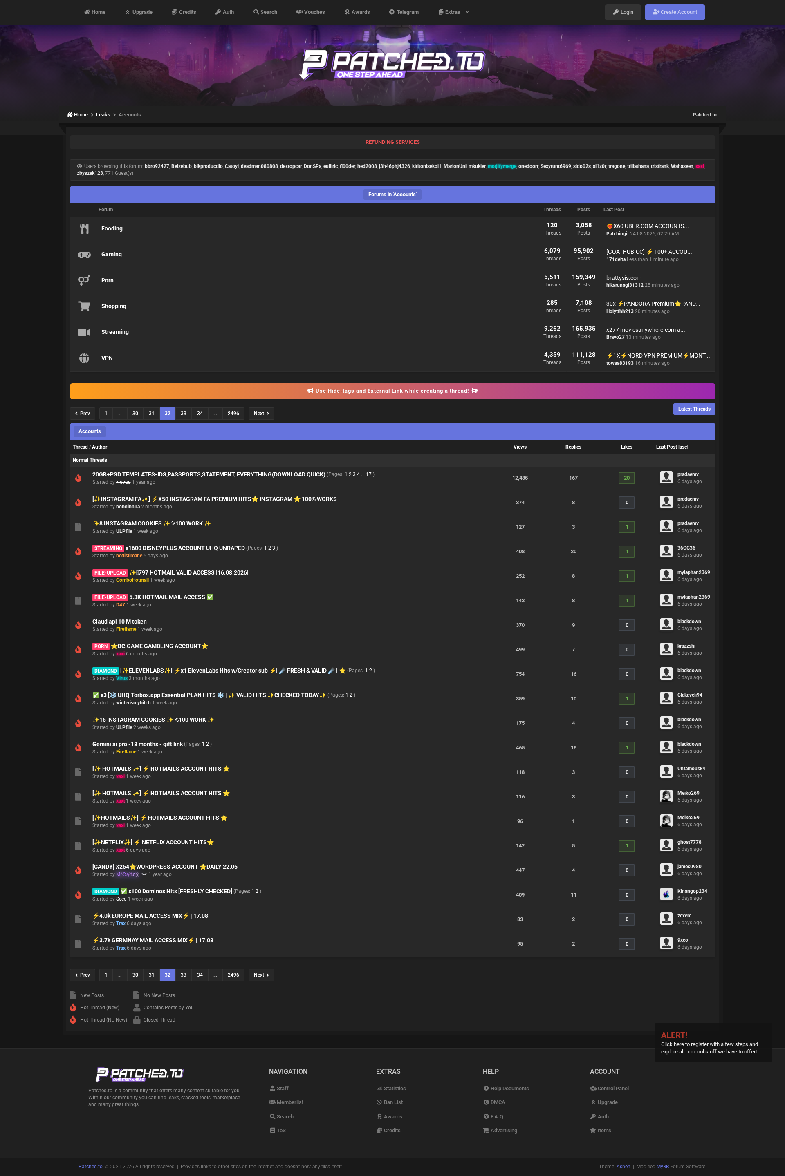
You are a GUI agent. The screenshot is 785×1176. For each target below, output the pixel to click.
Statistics (394, 1088)
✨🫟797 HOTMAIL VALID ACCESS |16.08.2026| (189, 572)
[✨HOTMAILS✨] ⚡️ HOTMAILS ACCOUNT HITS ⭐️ (159, 817)
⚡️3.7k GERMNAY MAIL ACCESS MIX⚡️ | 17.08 (152, 940)
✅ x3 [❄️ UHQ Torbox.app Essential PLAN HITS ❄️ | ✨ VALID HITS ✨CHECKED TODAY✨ (209, 695)
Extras (454, 12)
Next (260, 413)
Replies (573, 447)
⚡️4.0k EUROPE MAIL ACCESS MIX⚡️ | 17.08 (150, 915)
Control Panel (613, 1088)
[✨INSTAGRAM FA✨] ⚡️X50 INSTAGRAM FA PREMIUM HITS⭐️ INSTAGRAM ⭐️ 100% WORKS (214, 499)
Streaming (115, 332)
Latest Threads (694, 409)
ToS (281, 1130)
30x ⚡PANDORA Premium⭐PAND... (653, 303)
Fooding (112, 228)
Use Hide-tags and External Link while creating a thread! (392, 391)
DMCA (497, 1102)
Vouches (314, 12)
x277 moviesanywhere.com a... (645, 329)
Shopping (113, 306)
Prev (84, 413)
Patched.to (705, 115)
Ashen (623, 1166)
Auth (228, 12)
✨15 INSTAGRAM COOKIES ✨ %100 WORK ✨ (153, 719)
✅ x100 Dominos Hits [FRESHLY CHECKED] (176, 891)
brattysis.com (623, 278)
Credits (187, 12)
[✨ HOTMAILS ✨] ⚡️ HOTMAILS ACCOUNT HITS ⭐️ (161, 768)
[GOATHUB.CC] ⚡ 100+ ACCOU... (649, 251)
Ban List (393, 1102)
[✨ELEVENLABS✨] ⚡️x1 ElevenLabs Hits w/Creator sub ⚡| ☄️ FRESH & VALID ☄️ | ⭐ (233, 670)
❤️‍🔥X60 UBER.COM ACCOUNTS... (647, 226)
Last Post (666, 447)
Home (97, 12)
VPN (107, 358)
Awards (360, 12)
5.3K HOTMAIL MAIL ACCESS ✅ (171, 597)
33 (183, 413)
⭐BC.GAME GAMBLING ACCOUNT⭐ (159, 646)
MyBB (663, 1166)
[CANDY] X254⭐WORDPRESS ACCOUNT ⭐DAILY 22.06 (165, 866)
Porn (107, 280)
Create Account (678, 12)
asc (683, 447)
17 (369, 474)
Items (604, 1130)
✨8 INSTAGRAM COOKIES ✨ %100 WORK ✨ (151, 523)
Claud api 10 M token (119, 621)
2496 (233, 413)
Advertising (503, 1130)
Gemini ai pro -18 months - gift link (137, 744)
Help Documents (509, 1088)
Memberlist (289, 1102)
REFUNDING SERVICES (393, 142)
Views (520, 447)
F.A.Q (496, 1116)
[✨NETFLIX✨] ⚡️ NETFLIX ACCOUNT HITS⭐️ (153, 842)
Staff (282, 1088)
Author (99, 447)
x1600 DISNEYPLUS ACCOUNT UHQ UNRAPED (185, 548)
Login (626, 12)
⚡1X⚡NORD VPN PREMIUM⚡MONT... (658, 355)
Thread (80, 447)
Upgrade (142, 12)
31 (152, 413)
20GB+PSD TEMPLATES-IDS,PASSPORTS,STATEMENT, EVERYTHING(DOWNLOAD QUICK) (208, 474)
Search (268, 12)
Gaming (111, 254)
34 (200, 413)
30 (135, 413)
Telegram (407, 12)
